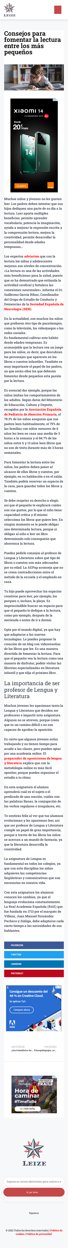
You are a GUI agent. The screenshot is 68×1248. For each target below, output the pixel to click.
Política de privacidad (39, 1234)
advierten (31, 256)
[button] (58, 9)
